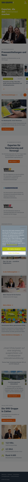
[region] (14, 241)
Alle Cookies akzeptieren (14, 249)
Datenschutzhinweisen (11, 244)
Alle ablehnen (23, 227)
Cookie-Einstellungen (14, 253)
